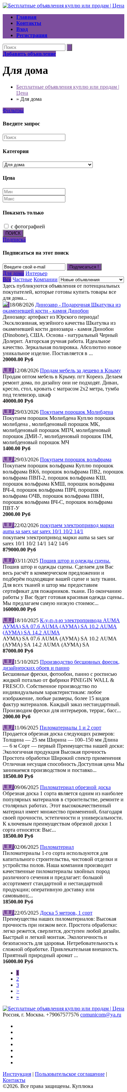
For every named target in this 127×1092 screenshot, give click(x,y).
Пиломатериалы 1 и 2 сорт (70, 727)
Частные (22, 279)
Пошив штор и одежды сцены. (75, 561)
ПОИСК (13, 233)
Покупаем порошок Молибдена (76, 412)
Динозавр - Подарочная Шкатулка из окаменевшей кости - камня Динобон (62, 308)
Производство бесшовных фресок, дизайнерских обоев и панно (61, 665)
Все (7, 279)
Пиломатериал (57, 847)
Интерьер (36, 273)
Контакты (14, 1080)
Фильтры (13, 110)
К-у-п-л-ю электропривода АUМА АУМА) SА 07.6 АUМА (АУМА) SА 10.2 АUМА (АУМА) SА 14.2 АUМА (61, 626)
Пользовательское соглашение (70, 1074)
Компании (46, 279)
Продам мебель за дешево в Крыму (80, 370)
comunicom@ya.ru (100, 1014)
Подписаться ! (84, 266)
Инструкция (17, 1074)
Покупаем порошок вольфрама (75, 459)
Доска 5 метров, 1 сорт (66, 913)
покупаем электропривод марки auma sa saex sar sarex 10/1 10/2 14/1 (58, 528)
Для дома (13, 273)
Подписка (14, 239)
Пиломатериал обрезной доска (75, 787)
